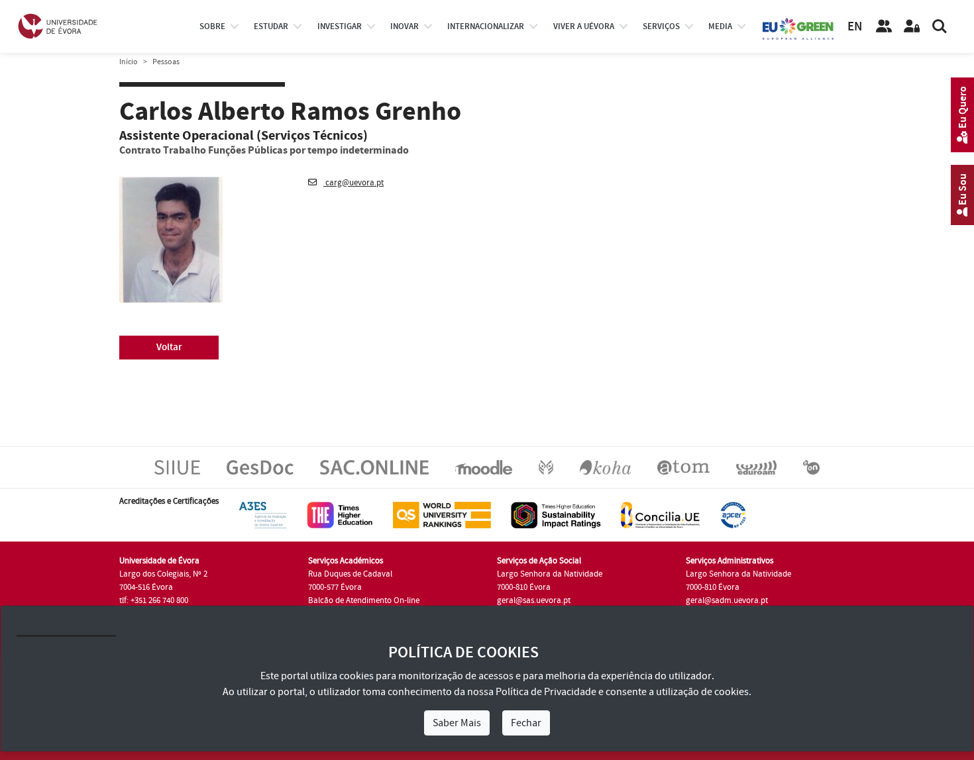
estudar (271, 26)
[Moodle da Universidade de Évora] (483, 467)
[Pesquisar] (939, 26)
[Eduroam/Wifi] (756, 467)
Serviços (661, 26)
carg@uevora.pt (353, 183)
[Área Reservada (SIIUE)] (911, 26)
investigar (339, 26)
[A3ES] (263, 514)
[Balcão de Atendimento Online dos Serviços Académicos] (374, 467)
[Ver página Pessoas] (884, 26)
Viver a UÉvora (583, 26)
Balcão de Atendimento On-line (363, 600)
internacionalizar (485, 26)
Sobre (212, 26)
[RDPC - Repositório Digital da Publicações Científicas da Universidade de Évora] (546, 467)
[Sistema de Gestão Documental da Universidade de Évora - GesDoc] (260, 467)
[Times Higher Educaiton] (340, 514)
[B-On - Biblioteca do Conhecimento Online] (811, 467)
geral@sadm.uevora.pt (727, 600)
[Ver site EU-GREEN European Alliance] (798, 27)
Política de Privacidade (546, 691)
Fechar (526, 723)
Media (720, 26)
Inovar (404, 26)
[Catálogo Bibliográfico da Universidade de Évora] (605, 467)
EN (854, 27)
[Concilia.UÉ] (660, 514)
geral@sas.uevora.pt (533, 600)
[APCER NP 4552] (733, 514)
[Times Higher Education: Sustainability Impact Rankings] (556, 514)
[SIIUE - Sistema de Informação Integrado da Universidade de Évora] (177, 467)
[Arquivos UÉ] (683, 467)
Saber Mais (457, 723)
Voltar (169, 347)
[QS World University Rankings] (442, 514)
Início (128, 62)
